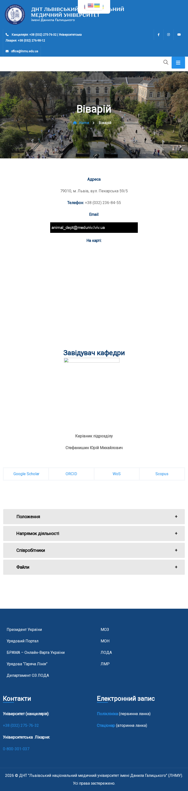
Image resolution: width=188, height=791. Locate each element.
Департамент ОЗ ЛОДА (28, 675)
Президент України (24, 629)
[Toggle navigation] (178, 63)
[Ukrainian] (97, 5)
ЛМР (105, 664)
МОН (105, 641)
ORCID (71, 474)
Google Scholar (25, 474)
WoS (117, 474)
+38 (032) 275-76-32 (21, 725)
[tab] (94, 516)
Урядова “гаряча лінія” (27, 664)
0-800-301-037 (16, 749)
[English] (91, 5)
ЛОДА (106, 652)
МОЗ (105, 629)
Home (84, 123)
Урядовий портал (22, 641)
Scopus (161, 474)
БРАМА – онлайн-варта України (36, 652)
